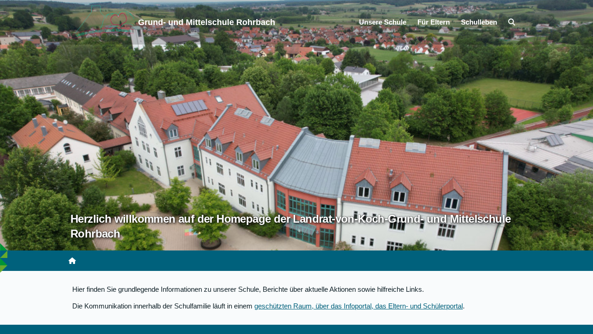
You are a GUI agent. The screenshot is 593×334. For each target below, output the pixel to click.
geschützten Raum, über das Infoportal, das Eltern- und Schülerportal (358, 306)
